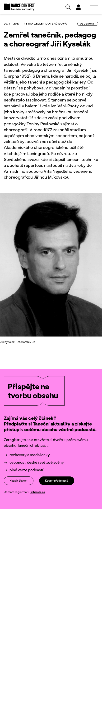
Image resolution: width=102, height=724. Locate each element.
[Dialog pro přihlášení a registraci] (78, 7)
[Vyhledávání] (68, 7)
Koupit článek (19, 480)
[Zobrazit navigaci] (94, 7)
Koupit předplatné (56, 480)
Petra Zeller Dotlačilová (45, 23)
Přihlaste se (37, 492)
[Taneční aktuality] (19, 7)
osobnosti (88, 23)
